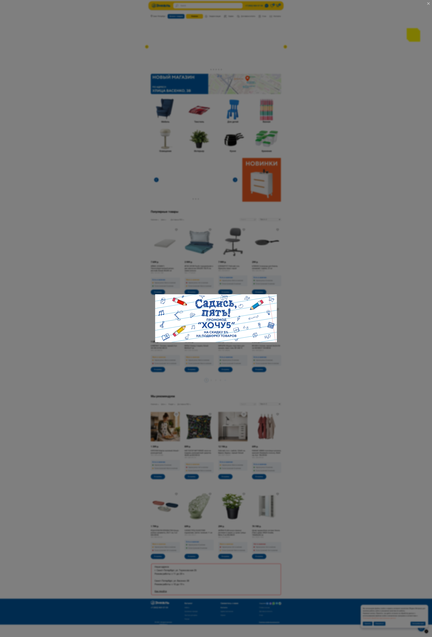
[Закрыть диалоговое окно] (428, 3)
